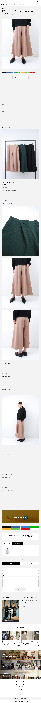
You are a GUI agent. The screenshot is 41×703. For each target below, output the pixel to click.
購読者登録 (20, 694)
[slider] (9, 620)
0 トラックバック (29, 563)
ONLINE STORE (20, 692)
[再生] (3, 620)
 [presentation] (38, 629)
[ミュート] (16, 620)
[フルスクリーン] (18, 620)
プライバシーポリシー (17, 698)
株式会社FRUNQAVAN (24, 698)
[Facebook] (19, 689)
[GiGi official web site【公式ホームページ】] (2, 1)
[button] (10, 610)
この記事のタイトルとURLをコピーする (20, 77)
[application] (10, 611)
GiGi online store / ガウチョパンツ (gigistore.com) (10, 190)
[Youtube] (21, 689)
